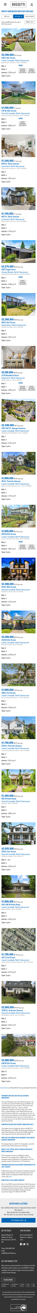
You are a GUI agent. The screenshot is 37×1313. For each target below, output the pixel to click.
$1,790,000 (7, 742)
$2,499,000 (7, 425)
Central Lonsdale (8, 113)
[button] (5, 4)
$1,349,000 (7, 160)
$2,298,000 (7, 54)
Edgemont (5, 378)
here (10, 1177)
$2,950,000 (7, 1007)
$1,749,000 (7, 213)
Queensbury (6, 325)
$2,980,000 (7, 1060)
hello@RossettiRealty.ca (8, 1253)
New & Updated (30, 16)
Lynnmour (5, 166)
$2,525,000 (7, 848)
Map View (30, 22)
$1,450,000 (7, 795)
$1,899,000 (7, 478)
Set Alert (18, 16)
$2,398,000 (7, 584)
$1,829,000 (7, 531)
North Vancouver (22, 60)
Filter (7, 16)
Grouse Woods (7, 272)
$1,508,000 (7, 107)
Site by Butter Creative (15, 1285)
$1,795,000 (7, 954)
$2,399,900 (7, 319)
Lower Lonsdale (7, 60)
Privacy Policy (22, 1285)
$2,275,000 (7, 266)
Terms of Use (28, 1285)
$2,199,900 (7, 372)
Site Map (34, 1285)
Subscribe (3, 1088)
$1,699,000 (7, 689)
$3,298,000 (7, 637)
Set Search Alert (17, 1220)
